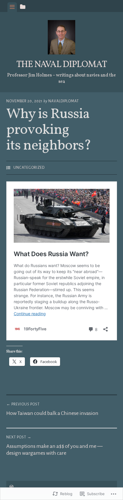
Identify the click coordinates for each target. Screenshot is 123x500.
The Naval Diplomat (61, 64)
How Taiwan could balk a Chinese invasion (52, 409)
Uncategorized (29, 168)
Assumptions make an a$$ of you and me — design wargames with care (54, 445)
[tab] (12, 7)
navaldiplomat (63, 101)
